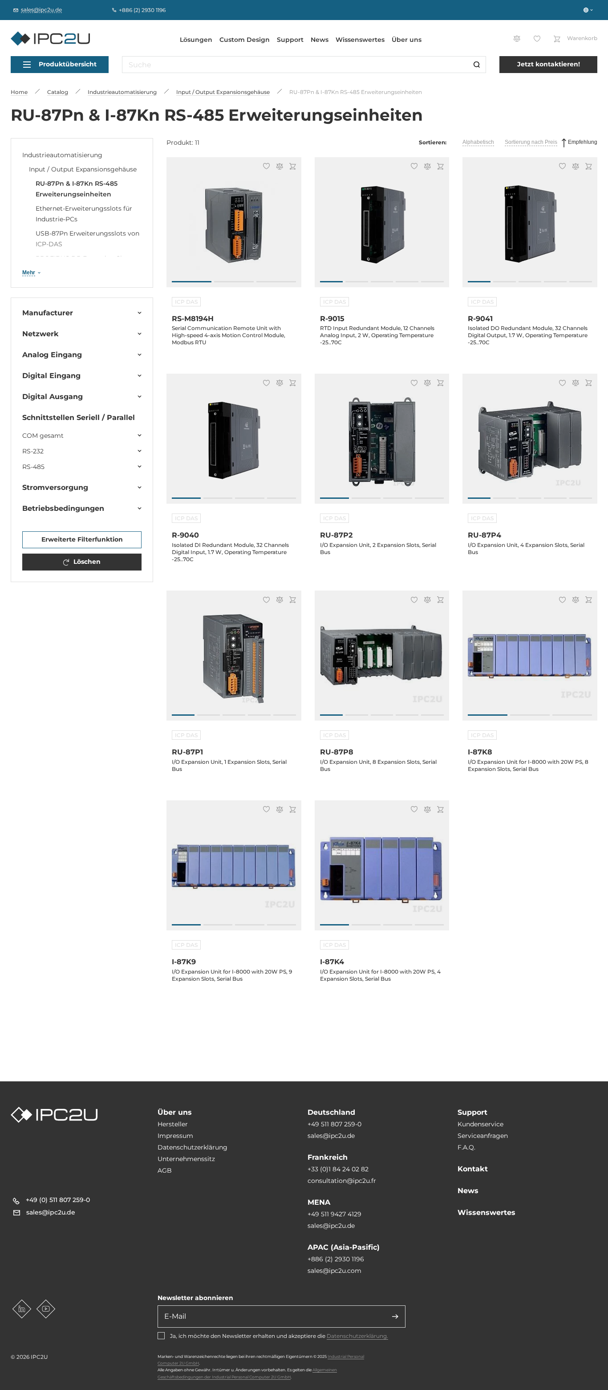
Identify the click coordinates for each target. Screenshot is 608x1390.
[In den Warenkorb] (291, 167)
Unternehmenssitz (186, 1159)
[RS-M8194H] (234, 227)
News (319, 40)
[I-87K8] (530, 660)
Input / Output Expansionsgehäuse (83, 169)
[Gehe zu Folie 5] (432, 281)
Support (290, 40)
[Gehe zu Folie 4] (407, 281)
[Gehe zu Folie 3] (276, 281)
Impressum (175, 1136)
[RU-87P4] (530, 443)
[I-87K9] (234, 870)
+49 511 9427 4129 (334, 1214)
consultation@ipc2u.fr (342, 1181)
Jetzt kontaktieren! (548, 64)
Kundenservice (480, 1124)
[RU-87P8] (382, 660)
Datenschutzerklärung (192, 1147)
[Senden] (395, 1316)
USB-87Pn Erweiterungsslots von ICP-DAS (87, 238)
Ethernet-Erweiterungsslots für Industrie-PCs (84, 213)
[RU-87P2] (382, 443)
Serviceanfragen (483, 1136)
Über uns (407, 40)
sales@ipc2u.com (334, 1271)
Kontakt (473, 1169)
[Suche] (477, 64)
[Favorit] (265, 167)
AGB (165, 1170)
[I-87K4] (382, 870)
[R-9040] (234, 443)
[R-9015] (382, 227)
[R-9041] (530, 227)
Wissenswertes (360, 40)
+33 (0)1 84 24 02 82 (338, 1169)
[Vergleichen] (278, 167)
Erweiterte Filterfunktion (82, 539)
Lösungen (196, 40)
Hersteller (173, 1124)
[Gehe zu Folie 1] (191, 281)
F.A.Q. (466, 1147)
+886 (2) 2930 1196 (336, 1259)
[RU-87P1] (234, 660)
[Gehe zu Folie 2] (234, 281)
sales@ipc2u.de (331, 1136)
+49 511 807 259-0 (334, 1124)
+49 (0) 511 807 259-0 (58, 1200)
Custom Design (244, 40)
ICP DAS (186, 301)
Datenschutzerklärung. (357, 1336)
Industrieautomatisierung (62, 155)
